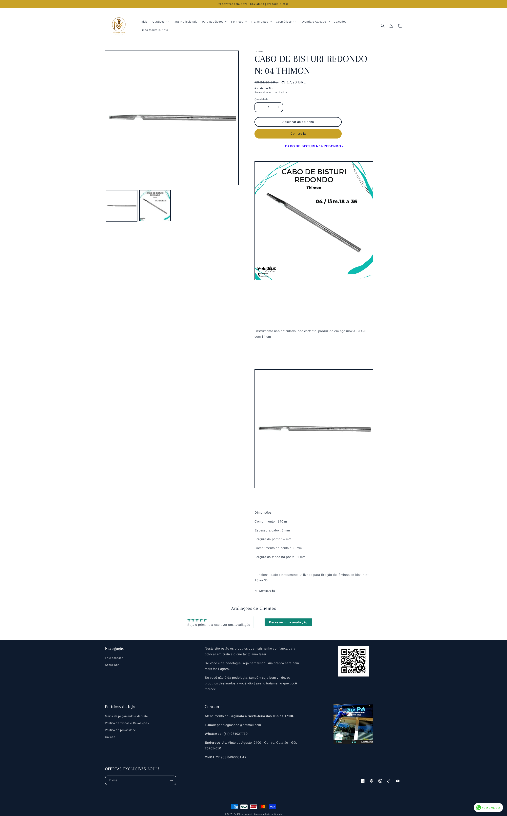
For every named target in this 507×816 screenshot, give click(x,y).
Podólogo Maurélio (243, 814)
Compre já (298, 133)
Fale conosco (114, 657)
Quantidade (261, 99)
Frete (257, 92)
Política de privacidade (120, 730)
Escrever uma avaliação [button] (288, 622)
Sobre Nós (112, 664)
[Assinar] (171, 780)
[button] (160, 21)
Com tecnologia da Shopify (268, 814)
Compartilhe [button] (267, 590)
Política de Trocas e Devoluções (127, 723)
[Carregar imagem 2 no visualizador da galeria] (155, 205)
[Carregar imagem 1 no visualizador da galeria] (121, 205)
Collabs (110, 737)
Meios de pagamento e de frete (126, 716)
